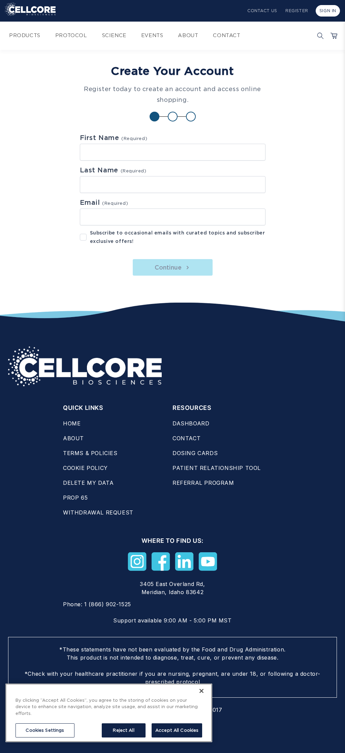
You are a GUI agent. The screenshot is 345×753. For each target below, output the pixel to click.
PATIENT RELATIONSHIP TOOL (216, 468)
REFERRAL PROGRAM (203, 482)
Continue (168, 267)
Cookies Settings (45, 730)
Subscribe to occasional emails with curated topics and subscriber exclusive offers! (177, 237)
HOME (72, 423)
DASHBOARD (190, 423)
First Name (114, 138)
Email (104, 202)
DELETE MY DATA (88, 482)
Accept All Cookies (176, 730)
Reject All (123, 730)
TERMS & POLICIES (90, 453)
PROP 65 (75, 497)
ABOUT (73, 438)
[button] (319, 35)
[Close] (201, 691)
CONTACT (186, 438)
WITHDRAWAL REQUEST (98, 512)
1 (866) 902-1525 (107, 604)
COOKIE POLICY (85, 468)
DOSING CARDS (195, 453)
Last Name (113, 170)
